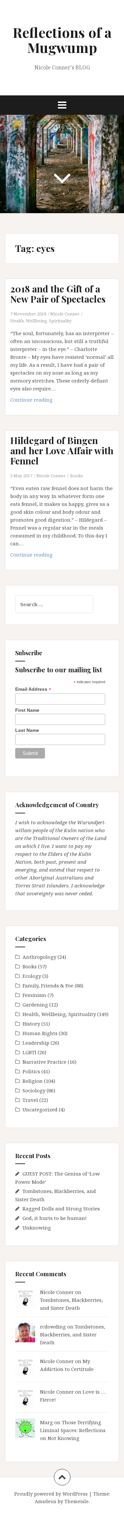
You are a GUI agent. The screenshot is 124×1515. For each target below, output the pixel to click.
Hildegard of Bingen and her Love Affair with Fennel (61, 450)
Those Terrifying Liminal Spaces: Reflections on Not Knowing (72, 1430)
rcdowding (53, 1326)
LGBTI (29, 1052)
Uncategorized (40, 1109)
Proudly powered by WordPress (51, 1494)
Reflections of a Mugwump (62, 40)
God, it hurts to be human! (54, 1218)
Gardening (35, 1004)
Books (76, 476)
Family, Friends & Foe (47, 985)
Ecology (31, 976)
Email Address (33, 689)
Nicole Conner (64, 314)
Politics (31, 1071)
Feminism (34, 995)
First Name (27, 710)
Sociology (33, 1090)
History (31, 1023)
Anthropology (39, 957)
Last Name (27, 730)
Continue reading (43, 401)
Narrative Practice (44, 1061)
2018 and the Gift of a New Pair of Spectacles (57, 294)
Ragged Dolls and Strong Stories (61, 1208)
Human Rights (40, 1033)
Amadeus (45, 1501)
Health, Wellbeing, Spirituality (40, 321)
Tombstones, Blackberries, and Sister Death (72, 1334)
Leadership (35, 1042)
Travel (30, 1100)
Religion (32, 1081)
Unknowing (36, 1227)
